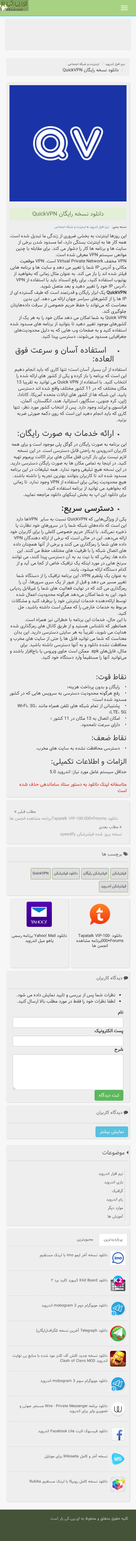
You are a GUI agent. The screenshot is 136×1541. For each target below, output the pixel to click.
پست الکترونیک (109, 1031)
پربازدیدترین (113, 1239)
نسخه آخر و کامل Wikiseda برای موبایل (76, 1456)
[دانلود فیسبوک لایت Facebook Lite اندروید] (118, 1434)
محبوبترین (85, 1239)
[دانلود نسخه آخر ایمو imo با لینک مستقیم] (118, 1258)
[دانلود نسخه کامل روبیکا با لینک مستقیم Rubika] (118, 1484)
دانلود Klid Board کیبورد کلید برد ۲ (79, 1280)
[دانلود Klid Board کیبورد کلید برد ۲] (118, 1283)
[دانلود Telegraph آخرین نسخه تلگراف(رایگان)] (118, 1333)
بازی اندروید (113, 1182)
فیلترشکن (119, 873)
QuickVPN (41, 873)
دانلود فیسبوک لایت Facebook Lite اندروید (73, 1431)
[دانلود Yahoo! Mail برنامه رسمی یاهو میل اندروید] (39, 914)
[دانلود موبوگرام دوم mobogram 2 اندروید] (118, 1308)
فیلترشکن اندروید (113, 886)
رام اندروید (114, 1199)
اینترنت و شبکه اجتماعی (83, 64)
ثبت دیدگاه (109, 1095)
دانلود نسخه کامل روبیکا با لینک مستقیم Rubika (68, 1481)
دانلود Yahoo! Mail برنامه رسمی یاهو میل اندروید (39, 938)
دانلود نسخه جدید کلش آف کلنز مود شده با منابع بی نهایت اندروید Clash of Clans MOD (60, 1358)
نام (120, 1012)
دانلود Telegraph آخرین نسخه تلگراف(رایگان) (72, 1330)
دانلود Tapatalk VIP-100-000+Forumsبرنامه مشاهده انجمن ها (63, 818)
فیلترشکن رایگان (95, 873)
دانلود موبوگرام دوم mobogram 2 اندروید (74, 1305)
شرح (118, 1049)
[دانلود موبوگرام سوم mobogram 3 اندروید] (118, 1384)
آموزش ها (115, 1216)
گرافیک (117, 1191)
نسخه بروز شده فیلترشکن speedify (91, 834)
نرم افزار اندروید (115, 64)
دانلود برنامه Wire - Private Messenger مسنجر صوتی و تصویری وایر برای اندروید (64, 1408)
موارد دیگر (115, 1208)
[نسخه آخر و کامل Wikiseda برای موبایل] (118, 1459)
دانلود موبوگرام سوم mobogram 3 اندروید (74, 1381)
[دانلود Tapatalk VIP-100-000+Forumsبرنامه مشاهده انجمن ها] (100, 914)
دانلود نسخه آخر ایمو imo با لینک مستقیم (74, 1255)
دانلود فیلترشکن (66, 873)
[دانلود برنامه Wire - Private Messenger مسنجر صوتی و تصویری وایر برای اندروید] (118, 1409)
